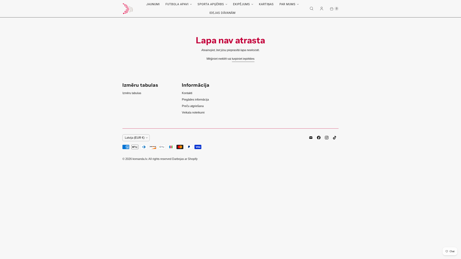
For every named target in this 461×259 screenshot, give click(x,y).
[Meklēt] (311, 8)
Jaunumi (153, 4)
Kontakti (187, 93)
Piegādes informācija (195, 99)
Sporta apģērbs (211, 4)
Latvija (134, 137)
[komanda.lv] (127, 8)
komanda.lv (140, 158)
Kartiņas (266, 4)
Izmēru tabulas (131, 93)
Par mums (287, 4)
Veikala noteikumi (193, 112)
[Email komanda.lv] (311, 137)
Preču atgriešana (193, 106)
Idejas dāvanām (222, 13)
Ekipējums (241, 4)
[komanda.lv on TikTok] (335, 137)
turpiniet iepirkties (243, 58)
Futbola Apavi (177, 4)
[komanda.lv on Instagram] (327, 137)
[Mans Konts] (322, 8)
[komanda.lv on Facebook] (319, 137)
